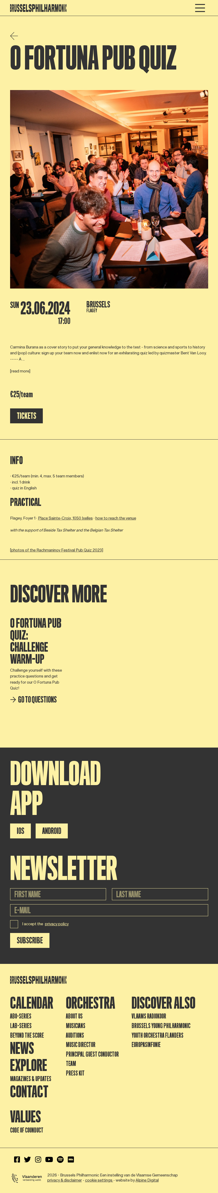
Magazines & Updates (30, 1078)
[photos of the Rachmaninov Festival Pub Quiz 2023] (56, 550)
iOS (20, 831)
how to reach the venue (115, 518)
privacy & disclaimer (64, 1180)
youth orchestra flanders (157, 1035)
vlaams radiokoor (149, 1016)
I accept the (45, 924)
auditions (75, 1035)
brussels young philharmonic (161, 1025)
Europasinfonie (146, 1044)
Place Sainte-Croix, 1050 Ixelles (65, 518)
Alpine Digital (147, 1180)
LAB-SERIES (21, 1025)
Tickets (26, 416)
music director (80, 1044)
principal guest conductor (92, 1054)
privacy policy (57, 924)
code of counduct (26, 1130)
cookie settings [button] (99, 1180)
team (71, 1063)
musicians (75, 1025)
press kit (75, 1073)
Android (51, 831)
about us (74, 1016)
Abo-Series (20, 1016)
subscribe (30, 940)
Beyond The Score (27, 1035)
